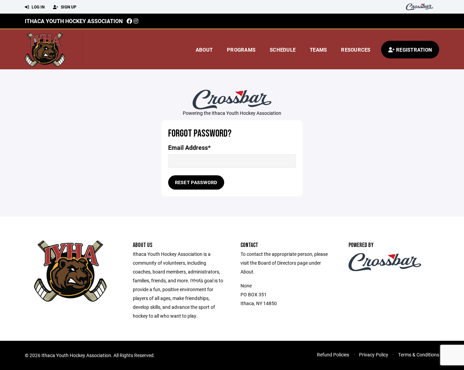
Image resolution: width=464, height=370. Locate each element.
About (204, 49)
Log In (37, 7)
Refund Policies (333, 354)
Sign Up (68, 7)
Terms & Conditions (418, 354)
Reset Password (196, 182)
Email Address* (189, 148)
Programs (241, 49)
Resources (355, 49)
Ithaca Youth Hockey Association (74, 20)
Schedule (283, 49)
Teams (318, 49)
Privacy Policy (373, 354)
